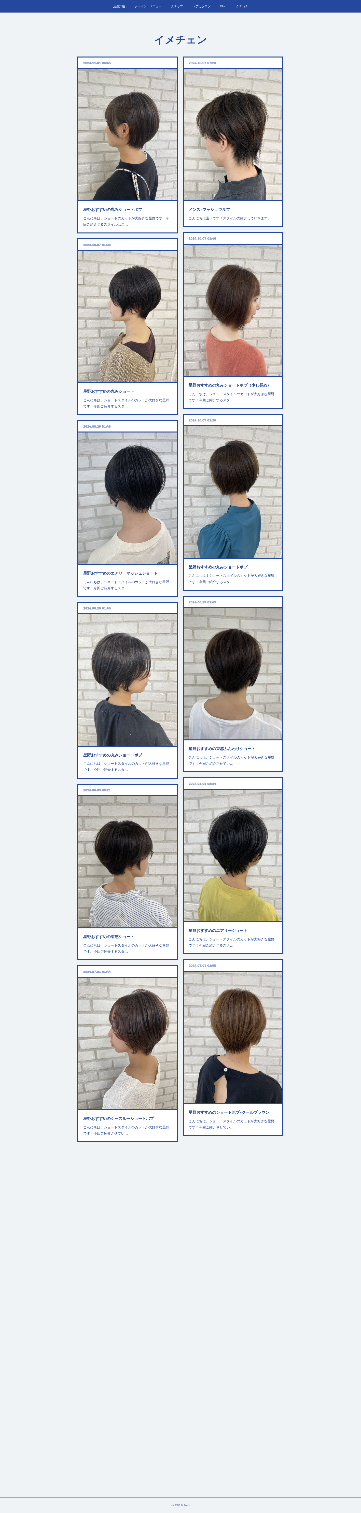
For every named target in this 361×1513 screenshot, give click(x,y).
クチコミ (242, 6)
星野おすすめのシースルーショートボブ (118, 1118)
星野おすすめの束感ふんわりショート (222, 748)
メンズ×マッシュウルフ (209, 209)
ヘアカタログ (201, 6)
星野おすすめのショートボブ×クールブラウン (229, 1112)
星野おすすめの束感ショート (108, 936)
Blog (223, 6)
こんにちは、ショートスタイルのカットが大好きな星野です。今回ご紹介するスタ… (126, 766)
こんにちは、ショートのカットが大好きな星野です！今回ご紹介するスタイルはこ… (126, 221)
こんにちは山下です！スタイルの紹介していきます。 (230, 218)
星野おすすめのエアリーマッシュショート (120, 573)
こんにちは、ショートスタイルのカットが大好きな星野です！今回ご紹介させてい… (232, 760)
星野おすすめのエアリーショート (218, 930)
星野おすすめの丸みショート (108, 391)
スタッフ (177, 6)
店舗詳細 (119, 6)
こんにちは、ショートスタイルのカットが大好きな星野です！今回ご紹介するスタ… (232, 396)
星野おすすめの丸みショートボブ (112, 209)
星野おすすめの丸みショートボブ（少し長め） (230, 385)
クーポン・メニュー (148, 6)
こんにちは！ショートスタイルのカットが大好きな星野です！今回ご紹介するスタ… (232, 578)
